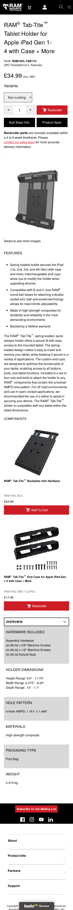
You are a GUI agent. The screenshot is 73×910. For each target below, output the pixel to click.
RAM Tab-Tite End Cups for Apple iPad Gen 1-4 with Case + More (35, 579)
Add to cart (39, 510)
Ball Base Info (19, 122)
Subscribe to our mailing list (36, 809)
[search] (61, 6)
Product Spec (52, 122)
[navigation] (69, 7)
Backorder (55, 110)
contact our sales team (19, 142)
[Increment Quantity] (8, 110)
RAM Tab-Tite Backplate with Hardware (32, 481)
